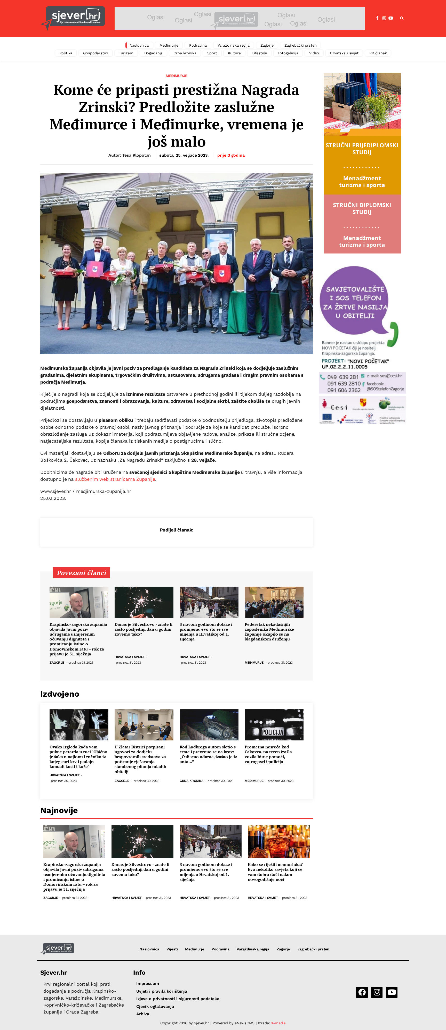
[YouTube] (390, 18)
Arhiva (142, 1013)
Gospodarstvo (95, 53)
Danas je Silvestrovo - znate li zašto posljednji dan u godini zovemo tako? (143, 629)
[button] (402, 18)
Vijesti (172, 949)
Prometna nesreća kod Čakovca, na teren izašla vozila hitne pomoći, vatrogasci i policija (268, 754)
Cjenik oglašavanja (155, 1006)
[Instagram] (384, 18)
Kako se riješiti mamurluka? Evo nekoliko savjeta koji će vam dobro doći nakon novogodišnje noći (275, 872)
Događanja (153, 53)
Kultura (234, 53)
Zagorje (267, 45)
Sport (212, 53)
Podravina (198, 45)
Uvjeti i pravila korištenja (161, 991)
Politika (66, 53)
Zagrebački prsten (300, 45)
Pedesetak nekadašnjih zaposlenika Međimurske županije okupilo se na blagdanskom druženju (269, 632)
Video (314, 53)
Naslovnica (139, 45)
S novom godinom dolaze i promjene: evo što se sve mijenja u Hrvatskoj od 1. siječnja (206, 632)
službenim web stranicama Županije (115, 479)
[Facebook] (377, 18)
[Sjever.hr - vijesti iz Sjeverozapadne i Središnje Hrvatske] (72, 18)
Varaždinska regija (234, 45)
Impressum (147, 983)
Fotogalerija (288, 53)
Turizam (126, 53)
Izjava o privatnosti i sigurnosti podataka (177, 998)
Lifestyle (259, 53)
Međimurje (169, 45)
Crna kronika (184, 53)
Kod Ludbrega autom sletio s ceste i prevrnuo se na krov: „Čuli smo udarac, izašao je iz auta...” (208, 754)
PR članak (378, 53)
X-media (278, 1023)
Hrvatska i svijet (344, 53)
